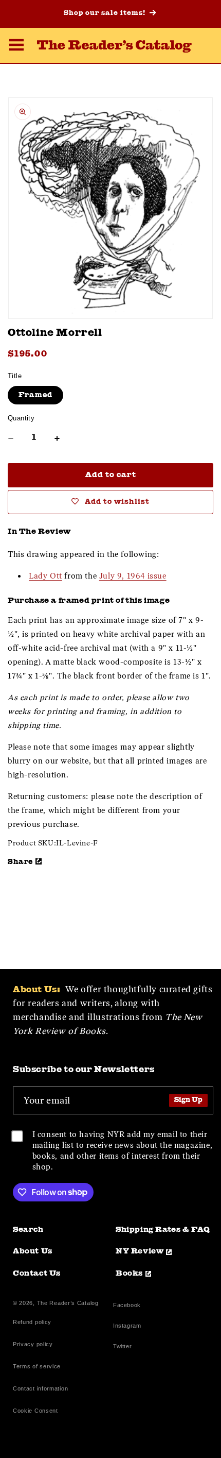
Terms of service (37, 1366)
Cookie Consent (35, 1411)
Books (129, 1274)
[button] (16, 46)
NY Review (139, 1252)
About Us (32, 1252)
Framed (35, 395)
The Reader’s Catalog (68, 1303)
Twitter (124, 1347)
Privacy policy (33, 1344)
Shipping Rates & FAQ (163, 1230)
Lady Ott (45, 576)
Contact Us (37, 1274)
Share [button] (20, 862)
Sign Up (188, 1100)
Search (28, 1230)
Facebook (127, 1306)
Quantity (21, 418)
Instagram (127, 1327)
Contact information (40, 1388)
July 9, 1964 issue (133, 576)
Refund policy (32, 1322)
